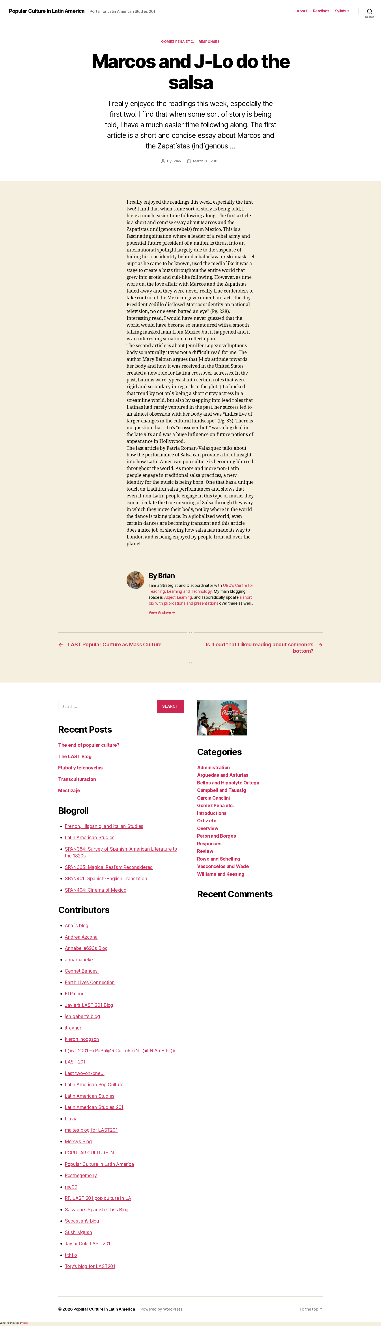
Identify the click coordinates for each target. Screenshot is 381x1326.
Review (205, 851)
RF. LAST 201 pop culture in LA (98, 1198)
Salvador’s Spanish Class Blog (97, 1209)
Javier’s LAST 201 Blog (89, 1005)
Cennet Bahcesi (82, 971)
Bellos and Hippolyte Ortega (228, 783)
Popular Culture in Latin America (46, 11)
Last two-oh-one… (85, 1073)
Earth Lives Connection (90, 982)
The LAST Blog (75, 756)
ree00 (71, 1187)
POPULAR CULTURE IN (89, 1152)
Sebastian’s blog (82, 1221)
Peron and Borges (216, 836)
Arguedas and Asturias (222, 775)
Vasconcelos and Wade (223, 866)
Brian (176, 161)
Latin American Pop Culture (94, 1084)
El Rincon (75, 993)
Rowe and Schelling (218, 859)
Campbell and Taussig (221, 790)
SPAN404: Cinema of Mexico (95, 890)
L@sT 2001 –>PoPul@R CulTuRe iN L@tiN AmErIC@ (120, 1050)
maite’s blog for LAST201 (91, 1130)
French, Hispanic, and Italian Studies (104, 826)
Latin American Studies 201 (94, 1107)
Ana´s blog (76, 925)
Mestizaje (69, 790)
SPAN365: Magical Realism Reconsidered (109, 867)
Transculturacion (77, 779)
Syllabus (342, 11)
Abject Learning (178, 597)
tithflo (71, 1255)
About (302, 11)
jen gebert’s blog (82, 1016)
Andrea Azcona (81, 937)
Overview (208, 828)
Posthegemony (81, 1175)
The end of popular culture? (89, 745)
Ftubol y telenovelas (80, 768)
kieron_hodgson (82, 1039)
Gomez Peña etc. (177, 42)
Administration (213, 767)
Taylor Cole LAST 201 (87, 1243)
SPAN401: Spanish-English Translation (106, 878)
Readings (321, 11)
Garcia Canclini (213, 798)
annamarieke (79, 959)
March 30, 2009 (206, 161)
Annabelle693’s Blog (86, 948)
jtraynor (73, 1028)
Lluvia (71, 1119)
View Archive (162, 612)
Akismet (25, 1323)
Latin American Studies (89, 837)
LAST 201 (75, 1062)
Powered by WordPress (161, 1309)
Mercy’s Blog (78, 1141)
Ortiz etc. (207, 820)
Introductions (212, 813)
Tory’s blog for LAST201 (90, 1266)
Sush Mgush (78, 1232)
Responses (209, 42)
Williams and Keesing (221, 874)
